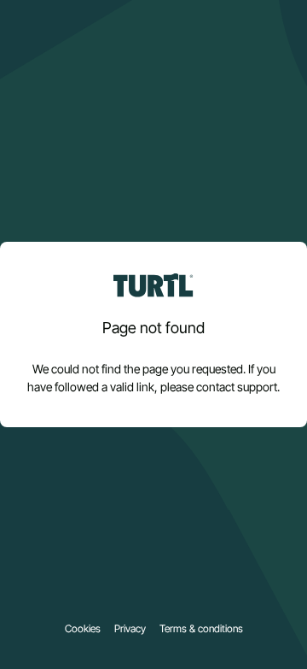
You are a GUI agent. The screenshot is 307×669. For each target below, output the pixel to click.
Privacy (130, 629)
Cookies (83, 629)
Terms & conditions (201, 629)
